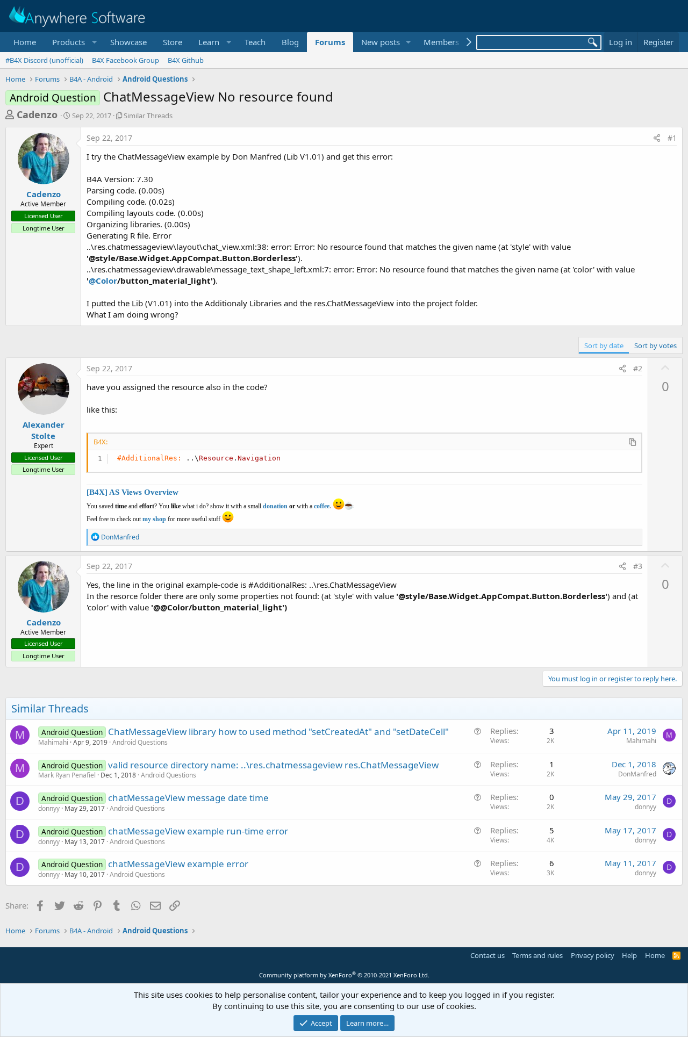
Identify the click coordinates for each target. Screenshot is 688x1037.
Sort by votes (655, 345)
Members (441, 42)
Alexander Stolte (43, 430)
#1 (672, 138)
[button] (73, 42)
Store (172, 42)
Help (629, 955)
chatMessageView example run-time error (198, 831)
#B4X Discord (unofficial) (44, 60)
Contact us (487, 955)
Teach (255, 42)
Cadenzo (37, 114)
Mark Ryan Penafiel (67, 775)
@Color (103, 280)
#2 (637, 368)
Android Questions (140, 742)
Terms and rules (537, 955)
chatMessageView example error (178, 864)
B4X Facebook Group (125, 60)
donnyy (49, 808)
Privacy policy (592, 955)
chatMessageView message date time (188, 797)
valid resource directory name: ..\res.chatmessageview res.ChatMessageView (273, 765)
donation (275, 506)
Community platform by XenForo (344, 975)
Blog (290, 42)
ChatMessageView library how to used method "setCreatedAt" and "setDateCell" (278, 731)
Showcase (128, 42)
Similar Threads (148, 115)
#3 (637, 566)
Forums (330, 42)
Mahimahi (53, 742)
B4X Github (186, 60)
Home (24, 42)
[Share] (657, 138)
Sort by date (604, 345)
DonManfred (637, 774)
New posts (380, 42)
